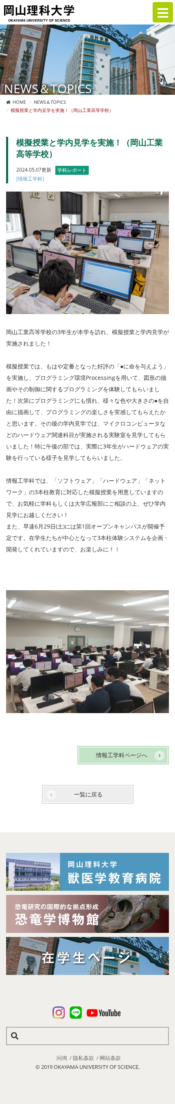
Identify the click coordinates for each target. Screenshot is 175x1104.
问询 (62, 1058)
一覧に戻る (88, 794)
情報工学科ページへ (121, 755)
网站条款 (110, 1058)
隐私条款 (83, 1058)
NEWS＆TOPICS (50, 102)
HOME (19, 102)
